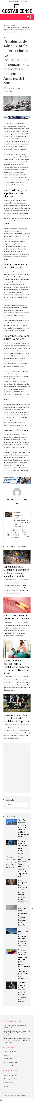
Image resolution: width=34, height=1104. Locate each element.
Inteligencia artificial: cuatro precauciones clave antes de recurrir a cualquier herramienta (21, 519)
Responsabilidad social (10, 1066)
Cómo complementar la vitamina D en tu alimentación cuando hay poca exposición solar (24, 866)
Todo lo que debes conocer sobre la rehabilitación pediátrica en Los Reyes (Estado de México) (16, 667)
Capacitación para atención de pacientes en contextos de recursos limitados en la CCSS (16, 571)
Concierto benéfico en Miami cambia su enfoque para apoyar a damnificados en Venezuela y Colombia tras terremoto (24, 964)
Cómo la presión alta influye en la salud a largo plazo (23, 847)
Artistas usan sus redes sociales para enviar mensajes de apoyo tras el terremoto (23, 992)
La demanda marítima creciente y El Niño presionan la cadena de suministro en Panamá (16, 1033)
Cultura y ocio (7, 1059)
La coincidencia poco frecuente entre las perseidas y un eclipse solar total (23, 937)
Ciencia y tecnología (9, 1051)
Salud (5, 37)
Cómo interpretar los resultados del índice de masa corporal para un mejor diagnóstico (23, 891)
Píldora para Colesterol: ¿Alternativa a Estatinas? (16, 617)
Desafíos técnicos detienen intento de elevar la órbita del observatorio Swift (23, 828)
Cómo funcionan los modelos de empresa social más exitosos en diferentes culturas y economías (16, 1040)
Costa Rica (6, 1055)
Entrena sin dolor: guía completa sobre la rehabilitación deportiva (16, 718)
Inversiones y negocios (10, 1062)
